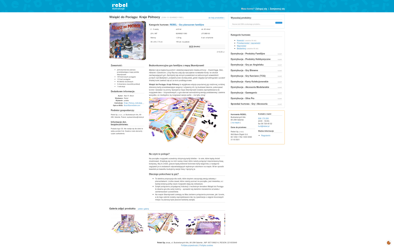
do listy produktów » (217, 17)
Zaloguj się (261, 8)
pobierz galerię (143, 208)
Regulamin (265, 135)
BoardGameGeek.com (132, 105)
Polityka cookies (206, 245)
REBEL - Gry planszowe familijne (187, 24)
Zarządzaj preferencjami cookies (388, 242)
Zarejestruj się (277, 8)
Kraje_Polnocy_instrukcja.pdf (134, 103)
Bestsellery (241, 48)
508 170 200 (263, 118)
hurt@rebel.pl (263, 126)
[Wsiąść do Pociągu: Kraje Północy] (127, 223)
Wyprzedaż (241, 45)
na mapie (236, 122)
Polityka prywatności (189, 245)
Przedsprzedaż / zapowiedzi (248, 43)
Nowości (240, 40)
